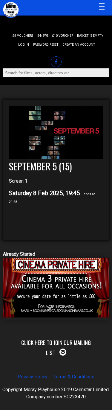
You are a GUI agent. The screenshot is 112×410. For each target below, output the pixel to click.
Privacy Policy (32, 377)
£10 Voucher (62, 36)
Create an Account (78, 45)
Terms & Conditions (73, 377)
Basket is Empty (90, 36)
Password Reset (46, 45)
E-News (42, 36)
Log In (23, 45)
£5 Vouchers (23, 36)
